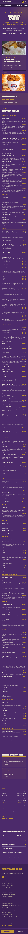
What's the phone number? (9, 844)
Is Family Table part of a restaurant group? (13, 852)
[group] (14, 82)
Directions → (5, 813)
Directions (20, 931)
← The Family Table (6, 1)
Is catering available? (7, 848)
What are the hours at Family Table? (11, 835)
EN (22, 1)
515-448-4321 (12, 33)
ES (25, 1)
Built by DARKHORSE (7, 925)
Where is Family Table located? (10, 840)
